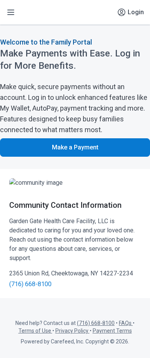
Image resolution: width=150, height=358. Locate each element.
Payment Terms (112, 331)
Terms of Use (35, 331)
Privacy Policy (72, 331)
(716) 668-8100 (30, 284)
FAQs (126, 323)
